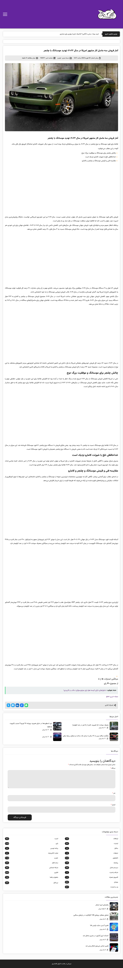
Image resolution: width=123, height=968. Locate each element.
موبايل (92, 882)
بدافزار (92, 848)
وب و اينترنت (92, 887)
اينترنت (92, 843)
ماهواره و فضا (32, 877)
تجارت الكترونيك (32, 853)
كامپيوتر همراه (92, 877)
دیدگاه (112, 768)
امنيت (32, 838)
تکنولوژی (91, 858)
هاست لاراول (61, 964)
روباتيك (92, 863)
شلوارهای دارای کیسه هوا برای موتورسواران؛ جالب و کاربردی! (85, 690)
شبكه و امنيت (92, 872)
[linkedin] (17, 705)
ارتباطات (92, 838)
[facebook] (22, 705)
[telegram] (13, 705)
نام (113, 793)
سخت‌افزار (32, 863)
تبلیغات (92, 853)
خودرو (59, 58)
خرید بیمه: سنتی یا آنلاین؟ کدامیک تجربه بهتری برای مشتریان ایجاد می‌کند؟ (74, 34)
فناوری (31, 872)
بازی (31, 843)
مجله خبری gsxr (112, 696)
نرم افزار (32, 883)
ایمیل (113, 805)
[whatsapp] (26, 705)
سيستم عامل (92, 867)
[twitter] (8, 705)
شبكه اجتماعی (32, 867)
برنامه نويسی (32, 848)
